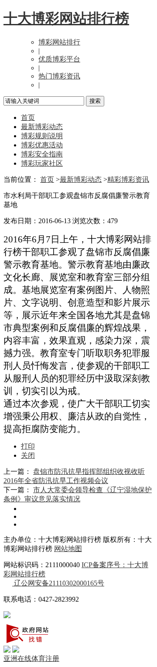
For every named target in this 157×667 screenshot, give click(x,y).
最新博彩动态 (42, 126)
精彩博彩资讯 (128, 179)
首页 (28, 117)
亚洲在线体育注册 (31, 658)
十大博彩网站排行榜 (66, 18)
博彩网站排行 (59, 42)
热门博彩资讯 (59, 76)
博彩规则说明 (42, 136)
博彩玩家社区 (42, 163)
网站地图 (68, 548)
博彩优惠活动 (42, 145)
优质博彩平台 (59, 59)
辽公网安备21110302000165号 (58, 583)
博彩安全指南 (42, 154)
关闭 (28, 455)
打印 (28, 446)
